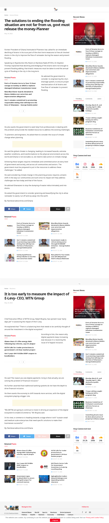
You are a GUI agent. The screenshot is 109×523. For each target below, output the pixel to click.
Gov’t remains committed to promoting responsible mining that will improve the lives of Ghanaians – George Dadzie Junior (21, 102)
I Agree (55, 520)
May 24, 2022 (8, 33)
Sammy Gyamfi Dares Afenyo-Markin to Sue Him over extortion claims (26, 257)
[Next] (23, 110)
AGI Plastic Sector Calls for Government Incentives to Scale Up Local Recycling (59, 466)
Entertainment (65, 512)
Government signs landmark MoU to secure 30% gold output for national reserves (25, 479)
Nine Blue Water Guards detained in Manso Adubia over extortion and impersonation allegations (18, 94)
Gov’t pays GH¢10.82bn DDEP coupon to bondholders (25, 465)
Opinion (41, 515)
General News (14, 15)
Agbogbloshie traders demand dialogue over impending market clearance (59, 479)
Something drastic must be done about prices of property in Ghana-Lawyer (95, 143)
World (37, 512)
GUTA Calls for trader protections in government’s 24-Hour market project (59, 453)
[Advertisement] (54, 3)
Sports (44, 512)
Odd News (60, 515)
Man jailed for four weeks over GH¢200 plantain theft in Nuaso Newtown (60, 257)
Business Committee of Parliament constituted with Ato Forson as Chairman (94, 132)
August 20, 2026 (23, 457)
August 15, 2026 (57, 472)
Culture (70, 515)
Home (6, 15)
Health (32, 515)
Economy (50, 515)
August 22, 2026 (23, 235)
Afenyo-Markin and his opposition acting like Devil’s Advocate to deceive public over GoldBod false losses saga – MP (88, 38)
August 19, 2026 (23, 470)
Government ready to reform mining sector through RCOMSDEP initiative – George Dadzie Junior (60, 244)
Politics (24, 515)
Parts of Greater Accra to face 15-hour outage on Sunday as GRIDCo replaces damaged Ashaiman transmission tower (20, 85)
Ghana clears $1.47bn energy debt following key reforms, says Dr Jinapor (26, 452)
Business (12, 288)
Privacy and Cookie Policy (94, 517)
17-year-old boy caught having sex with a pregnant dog (94, 120)
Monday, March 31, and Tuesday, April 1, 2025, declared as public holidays (94, 108)
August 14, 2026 (23, 484)
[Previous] (19, 110)
